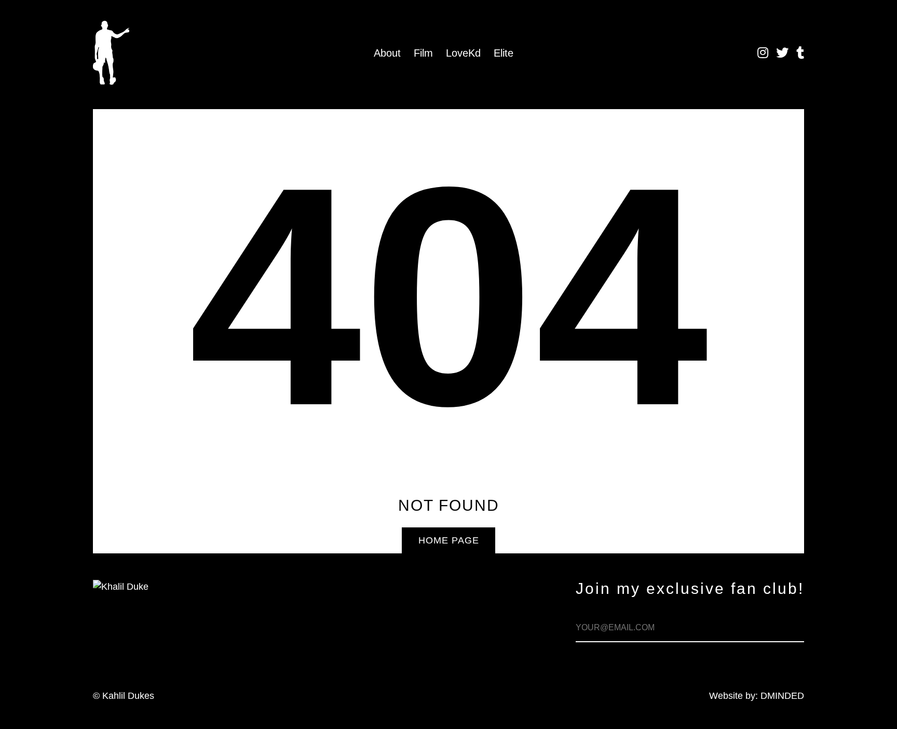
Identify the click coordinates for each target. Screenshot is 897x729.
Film (423, 53)
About (387, 53)
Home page (448, 540)
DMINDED (782, 696)
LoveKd (463, 53)
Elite (503, 53)
